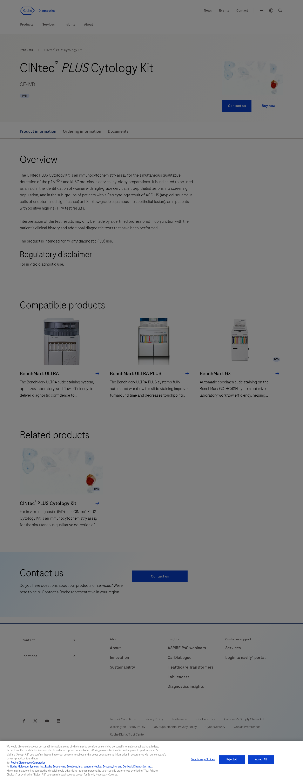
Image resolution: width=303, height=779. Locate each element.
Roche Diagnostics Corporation (28, 763)
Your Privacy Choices (203, 759)
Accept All (261, 759)
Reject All (232, 759)
